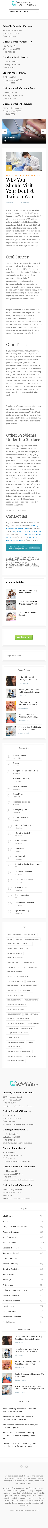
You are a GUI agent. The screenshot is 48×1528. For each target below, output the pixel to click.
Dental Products (31, 175)
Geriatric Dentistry (10, 1269)
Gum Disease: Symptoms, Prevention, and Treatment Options (20, 1426)
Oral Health (12, 990)
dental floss (12, 948)
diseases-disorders (10, 1248)
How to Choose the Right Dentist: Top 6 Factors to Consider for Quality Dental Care (19, 1435)
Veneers (30, 1042)
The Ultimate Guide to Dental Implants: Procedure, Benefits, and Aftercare (19, 1445)
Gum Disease (21, 561)
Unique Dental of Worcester (17, 42)
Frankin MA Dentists (15, 972)
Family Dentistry (13, 967)
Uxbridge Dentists (14, 1037)
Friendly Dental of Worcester (18, 26)
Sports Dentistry (9, 1322)
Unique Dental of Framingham (19, 88)
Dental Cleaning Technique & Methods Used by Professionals (19, 1410)
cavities (19, 939)
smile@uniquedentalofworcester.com (19, 1124)
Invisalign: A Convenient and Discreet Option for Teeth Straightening (29, 691)
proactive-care (8, 1306)
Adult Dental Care (14, 934)
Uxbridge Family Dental (15, 57)
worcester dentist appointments (19, 1051)
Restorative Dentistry (11, 1317)
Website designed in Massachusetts (23, 1510)
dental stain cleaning (15, 958)
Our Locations (24, 637)
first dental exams (30, 967)
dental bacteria (13, 944)
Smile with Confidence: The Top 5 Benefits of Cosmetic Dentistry (28, 678)
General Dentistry (10, 1264)
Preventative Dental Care (17, 1004)
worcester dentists (15, 1056)
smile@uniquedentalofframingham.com (18, 1180)
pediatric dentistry (14, 1000)
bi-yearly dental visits (22, 557)
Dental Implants (9, 1237)
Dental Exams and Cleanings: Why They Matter (27, 716)
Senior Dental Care (31, 1014)
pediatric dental (25, 990)
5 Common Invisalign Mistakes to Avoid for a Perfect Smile (28, 703)
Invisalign (6, 1280)
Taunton (11, 1018)
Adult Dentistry (14, 175)
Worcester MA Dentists (16, 1061)
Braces (10, 939)
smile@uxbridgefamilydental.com (17, 1143)
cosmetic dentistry (32, 939)
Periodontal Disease (11, 1301)
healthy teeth (13, 986)
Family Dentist (29, 962)
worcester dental (14, 1047)
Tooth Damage (13, 1028)
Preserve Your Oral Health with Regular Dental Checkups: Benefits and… (29, 728)
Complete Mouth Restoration (14, 1227)
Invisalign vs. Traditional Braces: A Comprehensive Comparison (17, 1418)
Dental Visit (17, 559)
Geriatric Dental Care (15, 981)
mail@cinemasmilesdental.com (16, 1161)
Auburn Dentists (30, 934)
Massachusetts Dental (29, 986)
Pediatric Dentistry (10, 1296)
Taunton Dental (23, 1018)
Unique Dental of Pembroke (17, 104)
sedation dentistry (14, 1014)
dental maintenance (15, 953)
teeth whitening (34, 1023)
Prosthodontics (9, 1311)
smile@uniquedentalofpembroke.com (17, 1198)
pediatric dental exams (16, 995)
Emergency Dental (14, 962)
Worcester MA (30, 1056)
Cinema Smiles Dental (14, 73)
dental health (25, 948)
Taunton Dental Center (21, 564)
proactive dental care (16, 1009)
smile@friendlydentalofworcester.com (18, 1106)
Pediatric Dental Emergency (14, 1290)
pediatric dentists (31, 1000)
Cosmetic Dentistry (10, 1232)
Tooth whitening (27, 1028)
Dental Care (27, 944)
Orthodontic (7, 1285)
